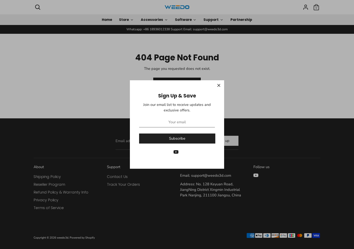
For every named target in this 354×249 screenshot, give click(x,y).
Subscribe (177, 138)
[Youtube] (176, 151)
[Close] (218, 85)
